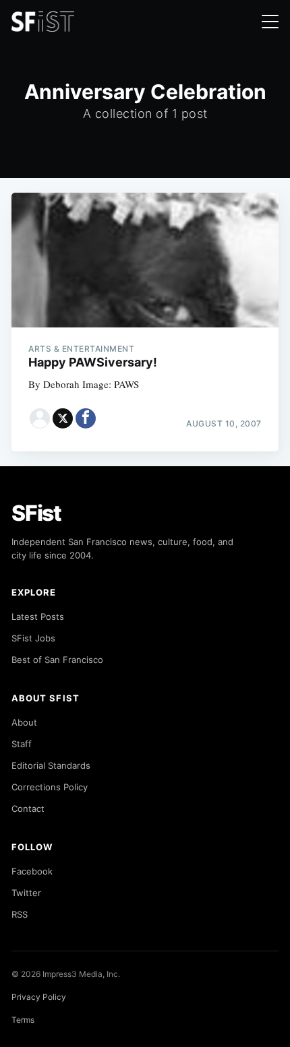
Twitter (26, 892)
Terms (22, 1020)
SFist (36, 513)
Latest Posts (37, 616)
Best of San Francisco (57, 659)
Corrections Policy (49, 787)
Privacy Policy (38, 997)
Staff (21, 743)
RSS (19, 914)
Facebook (32, 871)
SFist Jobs (33, 638)
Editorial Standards (50, 765)
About (24, 722)
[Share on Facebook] (85, 418)
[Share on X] (62, 418)
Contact (28, 808)
